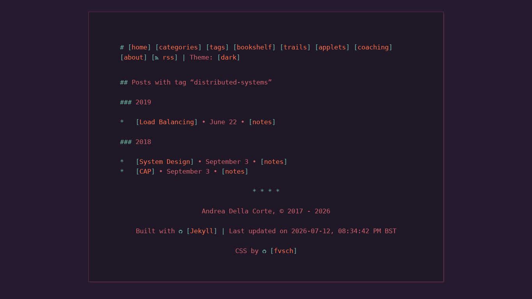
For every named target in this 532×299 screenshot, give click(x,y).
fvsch (283, 251)
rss (166, 57)
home (139, 47)
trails (295, 47)
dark (228, 57)
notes (262, 122)
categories (178, 47)
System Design (164, 161)
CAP (145, 171)
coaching (373, 47)
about (133, 57)
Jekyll (201, 231)
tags (217, 47)
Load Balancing (166, 122)
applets (332, 47)
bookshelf (254, 47)
